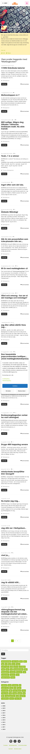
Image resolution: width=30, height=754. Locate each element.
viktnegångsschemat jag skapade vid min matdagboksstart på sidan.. (14, 611)
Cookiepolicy (6, 378)
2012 (3, 724)
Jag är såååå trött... (10, 582)
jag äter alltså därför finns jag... (13, 326)
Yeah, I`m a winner (10, 156)
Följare (9, 53)
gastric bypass (5, 667)
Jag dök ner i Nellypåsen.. (13, 528)
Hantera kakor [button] (21, 391)
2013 (3, 722)
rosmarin (12, 675)
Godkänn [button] (15, 385)
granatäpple (22, 667)
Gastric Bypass (16, 690)
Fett (10, 693)
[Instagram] (10, 741)
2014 (3, 720)
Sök (3, 654)
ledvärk (19, 693)
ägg (3, 664)
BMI (3, 696)
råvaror (11, 698)
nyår (24, 672)
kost (17, 696)
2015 (3, 717)
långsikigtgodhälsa (18, 669)
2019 (3, 708)
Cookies (5, 745)
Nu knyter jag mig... (10, 501)
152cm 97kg (15, 661)
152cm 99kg (18, 698)
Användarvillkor (22, 745)
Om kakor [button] (8, 391)
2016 (21, 661)
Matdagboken (6, 80)
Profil (3, 53)
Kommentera (25, 84)
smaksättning (5, 698)
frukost (18, 664)
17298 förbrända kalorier (13, 68)
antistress (4, 685)
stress (9, 685)
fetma (13, 664)
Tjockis (14, 693)
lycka (25, 669)
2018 (3, 710)
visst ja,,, (5, 555)
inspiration (22, 696)
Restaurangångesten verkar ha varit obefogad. (14, 416)
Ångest (19, 688)
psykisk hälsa (5, 688)
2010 (3, 729)
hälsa (3, 669)
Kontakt (11, 749)
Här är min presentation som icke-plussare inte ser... (14, 240)
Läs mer (3, 50)
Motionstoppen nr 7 (10, 95)
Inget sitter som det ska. (12, 184)
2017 (25, 661)
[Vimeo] (19, 741)
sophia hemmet (5, 677)
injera (7, 669)
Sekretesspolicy (13, 745)
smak (17, 675)
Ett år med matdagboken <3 (14, 268)
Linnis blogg (14, 27)
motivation (12, 672)
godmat (16, 667)
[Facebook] (15, 741)
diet (9, 664)
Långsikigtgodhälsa (10, 696)
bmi (6, 664)
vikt (15, 688)
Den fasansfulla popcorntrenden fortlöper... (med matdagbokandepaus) (15, 356)
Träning (4, 170)
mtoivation (19, 672)
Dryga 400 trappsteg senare (14, 444)
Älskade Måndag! (9, 212)
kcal (11, 669)
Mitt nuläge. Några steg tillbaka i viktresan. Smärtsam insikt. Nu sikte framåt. (13, 125)
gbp (11, 667)
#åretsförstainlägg (6, 661)
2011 (3, 727)
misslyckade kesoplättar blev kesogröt (12, 472)
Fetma (23, 690)
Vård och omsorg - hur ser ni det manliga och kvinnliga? (14, 296)
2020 (3, 706)
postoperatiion (5, 675)
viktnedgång (5, 690)
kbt (20, 685)
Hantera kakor (17, 749)
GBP (10, 690)
